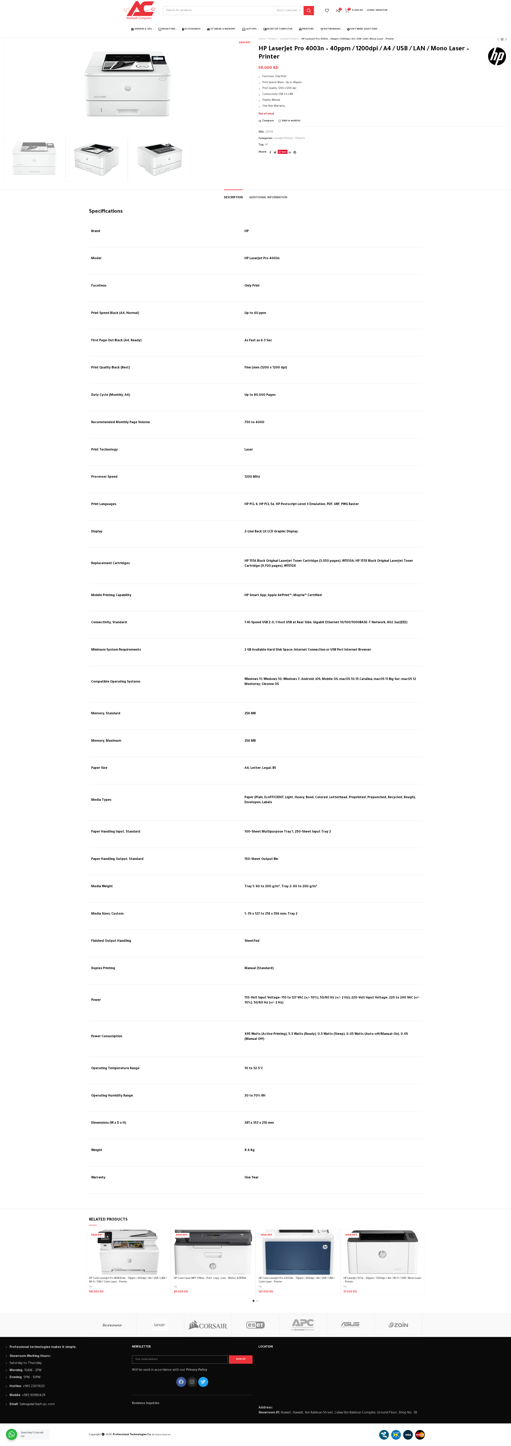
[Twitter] (275, 152)
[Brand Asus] (350, 1325)
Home (261, 39)
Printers (272, 39)
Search (309, 10)
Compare (268, 121)
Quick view (164, 1245)
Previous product (498, 39)
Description (233, 197)
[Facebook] (270, 152)
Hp (90, 1287)
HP (266, 145)
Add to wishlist (291, 121)
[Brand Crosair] (208, 1325)
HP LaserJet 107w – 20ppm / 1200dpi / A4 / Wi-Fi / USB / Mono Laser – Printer (382, 1280)
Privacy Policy (196, 1370)
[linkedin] (289, 152)
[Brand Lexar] (160, 1325)
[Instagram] (192, 1382)
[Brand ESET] (255, 1325)
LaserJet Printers (289, 39)
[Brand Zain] (398, 1325)
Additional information (268, 197)
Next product (506, 39)
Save (284, 151)
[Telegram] (294, 152)
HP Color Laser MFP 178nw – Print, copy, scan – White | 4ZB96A (210, 1278)
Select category (287, 11)
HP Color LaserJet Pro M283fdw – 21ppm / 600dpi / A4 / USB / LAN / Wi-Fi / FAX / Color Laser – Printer (128, 1280)
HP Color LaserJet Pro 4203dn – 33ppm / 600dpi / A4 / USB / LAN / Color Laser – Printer (297, 1280)
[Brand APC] (303, 1325)
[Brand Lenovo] (112, 1325)
